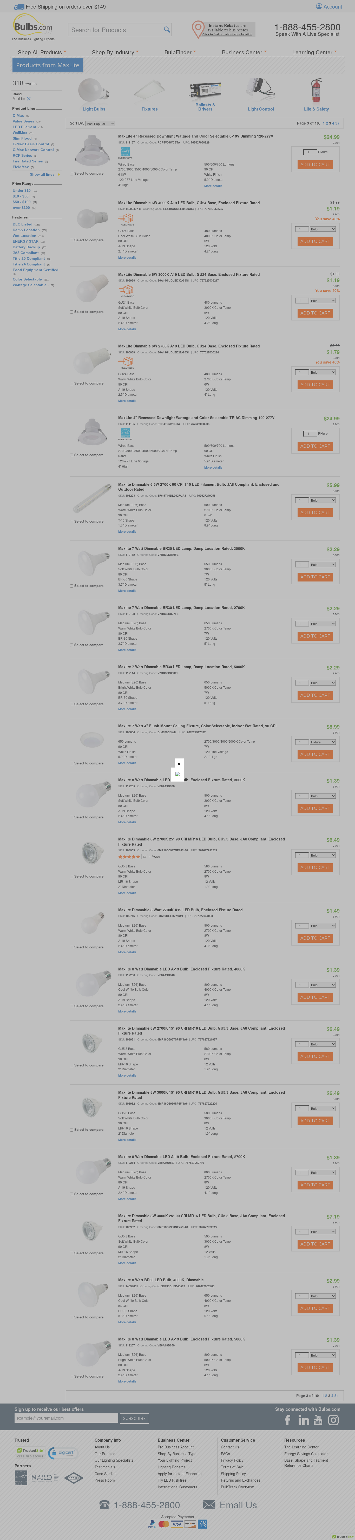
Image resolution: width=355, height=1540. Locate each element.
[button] (179, 763)
